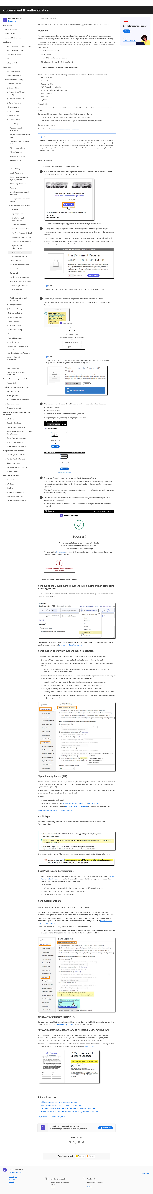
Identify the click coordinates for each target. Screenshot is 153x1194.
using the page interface (73, 803)
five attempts (60, 552)
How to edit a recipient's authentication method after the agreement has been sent (69, 1112)
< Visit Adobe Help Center (15, 1172)
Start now (89, 1187)
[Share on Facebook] (70, 1143)
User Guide (11, 1182)
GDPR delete (83, 806)
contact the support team (64, 1024)
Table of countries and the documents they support (60, 67)
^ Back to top (146, 1173)
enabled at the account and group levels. (65, 129)
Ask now (53, 1187)
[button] (18, 71)
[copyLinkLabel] (83, 1143)
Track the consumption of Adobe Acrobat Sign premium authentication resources (68, 1108)
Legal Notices (42, 1117)
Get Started (12, 1179)
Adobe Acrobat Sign (15, 18)
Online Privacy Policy (58, 1117)
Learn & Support (13, 1177)
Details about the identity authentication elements (59, 580)
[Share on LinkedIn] (79, 1143)
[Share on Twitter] (74, 1143)
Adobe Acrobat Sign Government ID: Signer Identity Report (61, 1105)
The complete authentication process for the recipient (61, 166)
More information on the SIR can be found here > (55, 810)
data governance (71, 806)
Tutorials (11, 1184)
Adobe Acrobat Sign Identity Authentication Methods (59, 1102)
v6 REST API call (93, 803)
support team (89, 1046)
